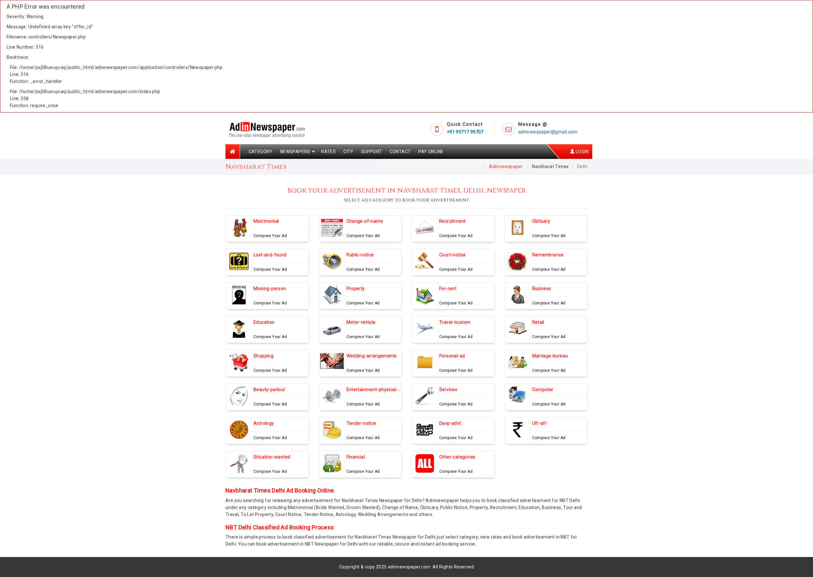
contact (400, 151)
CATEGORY (260, 151)
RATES (328, 151)
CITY (348, 151)
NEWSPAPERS (295, 151)
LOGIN (581, 151)
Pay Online (430, 151)
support (371, 151)
